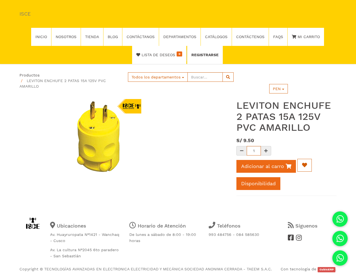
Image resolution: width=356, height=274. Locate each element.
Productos (29, 75)
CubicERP (327, 269)
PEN (277, 89)
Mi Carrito (308, 36)
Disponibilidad (258, 183)
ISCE (25, 14)
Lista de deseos (160, 54)
